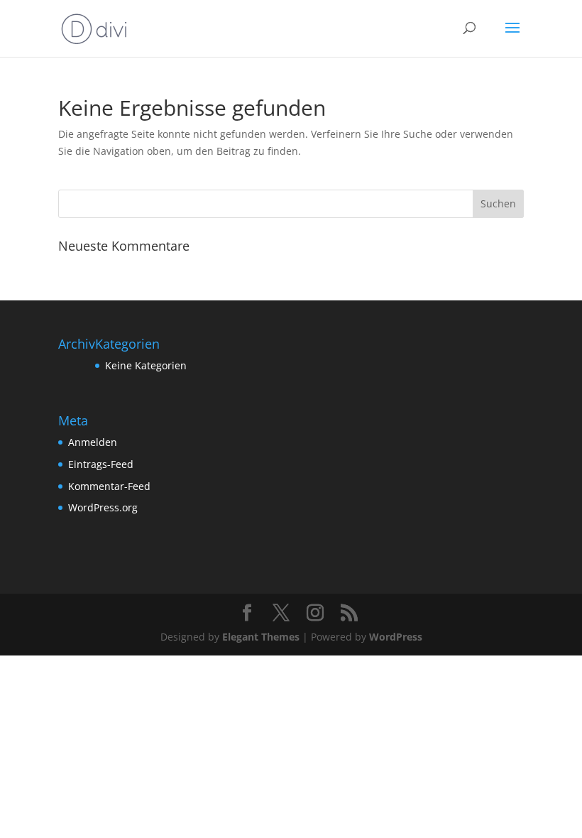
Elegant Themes (261, 636)
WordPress (395, 636)
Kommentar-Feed (109, 486)
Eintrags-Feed (100, 464)
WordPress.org (103, 507)
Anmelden (92, 442)
